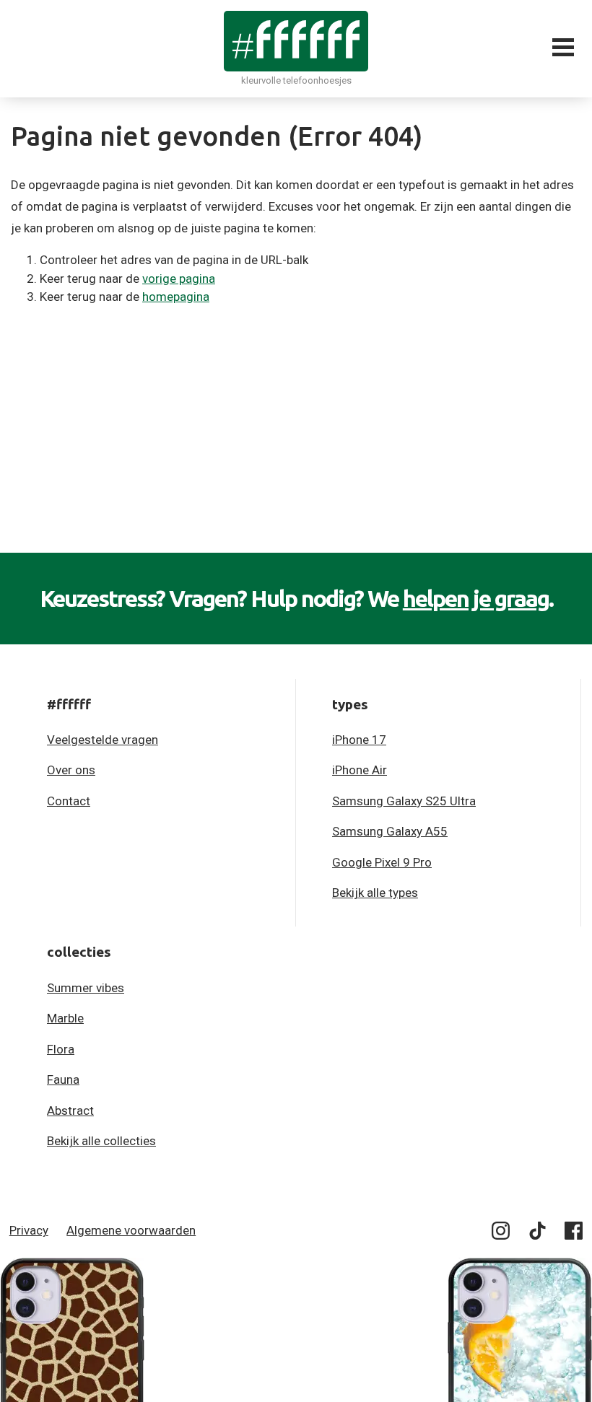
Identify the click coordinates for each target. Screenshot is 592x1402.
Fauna (63, 1079)
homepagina (175, 296)
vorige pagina (178, 278)
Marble (65, 1018)
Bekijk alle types (375, 892)
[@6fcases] (501, 1233)
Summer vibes (85, 988)
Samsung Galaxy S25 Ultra (404, 801)
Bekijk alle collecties (101, 1141)
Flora (60, 1049)
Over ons (71, 770)
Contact (68, 801)
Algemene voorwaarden (131, 1230)
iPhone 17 (359, 739)
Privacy (28, 1230)
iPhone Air (359, 770)
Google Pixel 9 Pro (382, 862)
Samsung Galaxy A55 (390, 831)
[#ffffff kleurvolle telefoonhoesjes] (296, 41)
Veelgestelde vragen (102, 739)
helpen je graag (476, 598)
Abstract (70, 1110)
